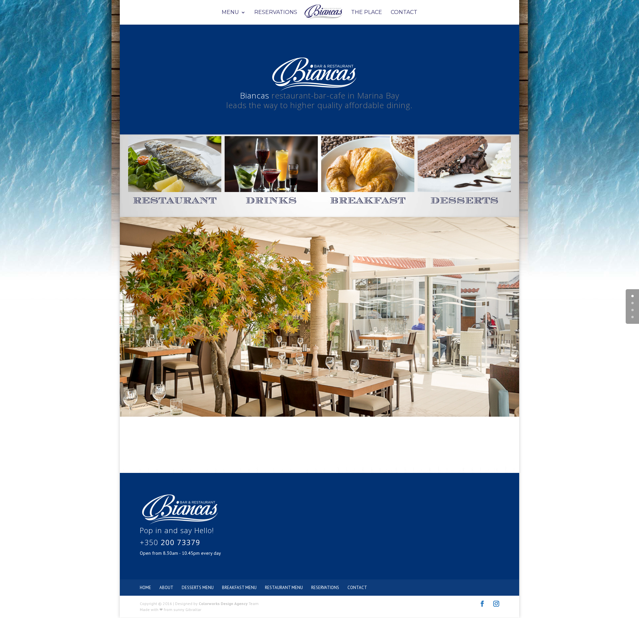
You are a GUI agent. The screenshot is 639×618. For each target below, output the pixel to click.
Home (145, 587)
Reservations (275, 12)
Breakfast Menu (239, 587)
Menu (230, 12)
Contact (404, 12)
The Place (366, 12)
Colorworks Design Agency (223, 603)
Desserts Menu (198, 587)
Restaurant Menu (284, 587)
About (166, 587)
